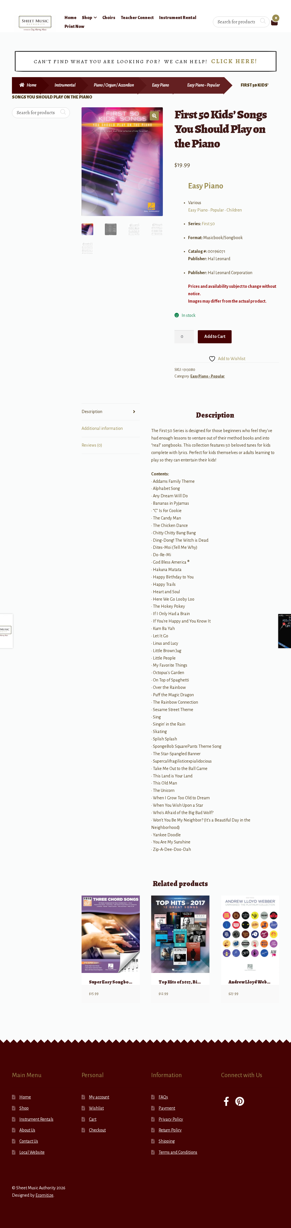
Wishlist (96, 1108)
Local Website (32, 1152)
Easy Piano (160, 85)
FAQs (163, 1097)
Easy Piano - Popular (203, 85)
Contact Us (28, 1141)
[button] (154, 115)
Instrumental (65, 85)
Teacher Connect (137, 17)
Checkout (97, 1130)
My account (99, 1097)
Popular (217, 210)
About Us (27, 1130)
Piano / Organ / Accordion (114, 85)
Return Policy (170, 1130)
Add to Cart (214, 336)
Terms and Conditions (178, 1152)
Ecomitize (44, 1195)
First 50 (208, 223)
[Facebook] (226, 1102)
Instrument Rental (177, 17)
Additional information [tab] (102, 428)
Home (70, 17)
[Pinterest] (239, 1102)
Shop (87, 17)
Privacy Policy (171, 1119)
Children (234, 210)
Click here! (234, 61)
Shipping (167, 1141)
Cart (92, 1119)
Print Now (74, 26)
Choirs (108, 17)
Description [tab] (92, 411)
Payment (167, 1108)
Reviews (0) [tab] (92, 445)
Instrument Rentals (36, 1119)
